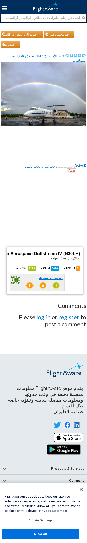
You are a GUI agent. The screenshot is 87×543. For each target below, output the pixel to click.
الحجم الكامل (33, 166)
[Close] (81, 489)
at (25, 268)
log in (43, 316)
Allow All (40, 534)
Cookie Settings (40, 520)
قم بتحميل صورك (57, 34)
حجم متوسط (65, 166)
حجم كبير (49, 166)
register (68, 316)
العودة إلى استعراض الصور (20, 34)
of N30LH (71, 268)
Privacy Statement (53, 510)
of (49, 268)
